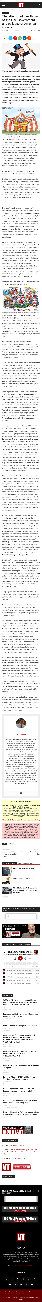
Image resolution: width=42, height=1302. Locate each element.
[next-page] (6, 897)
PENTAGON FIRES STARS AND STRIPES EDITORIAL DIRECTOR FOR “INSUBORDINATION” (19, 1053)
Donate (24, 1292)
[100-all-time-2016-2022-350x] (20, 1222)
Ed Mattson (7, 30)
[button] (3, 5)
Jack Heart (29, 1150)
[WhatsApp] (20, 38)
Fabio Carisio (20, 1150)
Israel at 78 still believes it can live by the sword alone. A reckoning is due (20, 1101)
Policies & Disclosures (18, 820)
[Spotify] (10, 1284)
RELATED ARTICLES (9, 863)
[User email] (21, 793)
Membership (32, 1292)
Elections (5, 874)
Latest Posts (7, 996)
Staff (13, 1292)
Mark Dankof (15, 1152)
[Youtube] (32, 1284)
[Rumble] (29, 1279)
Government (11, 9)
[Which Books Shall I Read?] (7, 880)
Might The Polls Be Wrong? (24, 868)
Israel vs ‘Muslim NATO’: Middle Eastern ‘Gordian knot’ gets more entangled (19, 1078)
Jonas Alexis (13, 1145)
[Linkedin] (25, 38)
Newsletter (11, 1294)
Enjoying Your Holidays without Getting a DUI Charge (9, 854)
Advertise (24, 1294)
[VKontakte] (21, 1284)
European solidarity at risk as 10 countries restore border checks (20, 1015)
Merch (18, 1294)
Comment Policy (34, 820)
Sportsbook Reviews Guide (26, 1297)
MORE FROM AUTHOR (25, 863)
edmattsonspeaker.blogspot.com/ (17, 788)
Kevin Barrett (23, 1145)
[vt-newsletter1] (17, 1170)
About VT (5, 820)
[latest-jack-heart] (17, 1134)
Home (4, 9)
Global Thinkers (8, 1176)
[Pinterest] (15, 38)
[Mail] (18, 1279)
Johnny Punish (21, 1158)
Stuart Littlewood (27, 1152)
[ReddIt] (29, 38)
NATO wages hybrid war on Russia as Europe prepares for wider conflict (18, 1090)
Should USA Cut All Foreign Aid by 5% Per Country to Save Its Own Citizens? (26, 890)
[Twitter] (10, 38)
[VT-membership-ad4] (21, 938)
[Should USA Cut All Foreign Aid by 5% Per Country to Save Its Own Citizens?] (7, 890)
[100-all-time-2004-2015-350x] (20, 1212)
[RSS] (34, 1279)
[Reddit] (23, 1279)
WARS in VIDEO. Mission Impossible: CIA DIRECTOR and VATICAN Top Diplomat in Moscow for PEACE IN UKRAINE (20, 1002)
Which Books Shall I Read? (23, 878)
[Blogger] (7, 1279)
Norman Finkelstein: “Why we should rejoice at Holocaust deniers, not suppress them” (21, 1113)
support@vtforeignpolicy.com (25, 1265)
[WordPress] (26, 1284)
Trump (10, 843)
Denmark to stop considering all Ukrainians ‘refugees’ (21, 1066)
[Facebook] (12, 1279)
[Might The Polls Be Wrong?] (7, 871)
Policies (18, 1292)
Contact (31, 1294)
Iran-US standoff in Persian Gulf (30, 853)
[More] (34, 38)
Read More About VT (23, 1261)
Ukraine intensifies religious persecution (20, 1026)
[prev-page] (3, 897)
